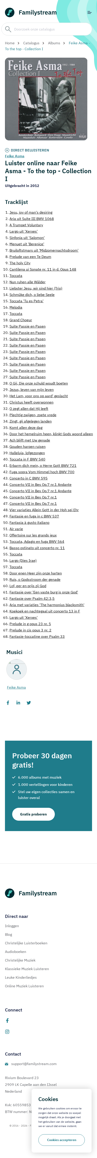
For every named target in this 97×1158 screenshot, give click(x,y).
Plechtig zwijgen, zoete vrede (29, 415)
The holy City (17, 263)
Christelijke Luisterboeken (26, 943)
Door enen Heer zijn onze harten (32, 573)
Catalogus (31, 43)
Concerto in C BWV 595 (25, 478)
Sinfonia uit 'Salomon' (25, 237)
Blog (8, 934)
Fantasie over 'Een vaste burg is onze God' (40, 592)
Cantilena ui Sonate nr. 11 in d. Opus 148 (39, 269)
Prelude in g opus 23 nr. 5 (27, 624)
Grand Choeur (17, 320)
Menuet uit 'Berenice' (24, 244)
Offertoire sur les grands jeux (30, 535)
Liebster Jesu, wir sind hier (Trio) (32, 288)
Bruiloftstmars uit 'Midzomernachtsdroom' (42, 250)
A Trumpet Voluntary (24, 225)
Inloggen (12, 926)
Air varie (13, 529)
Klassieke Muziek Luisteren (27, 969)
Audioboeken (15, 951)
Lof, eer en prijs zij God (24, 586)
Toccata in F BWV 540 (24, 459)
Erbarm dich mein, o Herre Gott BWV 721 (39, 465)
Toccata (12, 275)
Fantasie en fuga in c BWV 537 (31, 516)
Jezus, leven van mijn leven (28, 389)
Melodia (12, 307)
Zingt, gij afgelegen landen (27, 421)
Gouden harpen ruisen (24, 446)
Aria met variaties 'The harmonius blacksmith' (43, 605)
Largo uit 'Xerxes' (21, 231)
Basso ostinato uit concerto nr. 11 (34, 548)
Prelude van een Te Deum (28, 256)
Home (10, 43)
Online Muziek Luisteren (24, 986)
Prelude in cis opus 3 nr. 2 (27, 630)
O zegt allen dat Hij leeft (25, 408)
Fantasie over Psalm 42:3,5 (29, 598)
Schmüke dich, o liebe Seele (29, 294)
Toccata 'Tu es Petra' (23, 301)
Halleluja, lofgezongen (24, 453)
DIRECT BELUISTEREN (30, 150)
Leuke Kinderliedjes (21, 977)
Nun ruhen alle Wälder (24, 282)
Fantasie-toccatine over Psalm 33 (34, 636)
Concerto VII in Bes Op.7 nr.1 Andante (37, 484)
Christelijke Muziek (20, 960)
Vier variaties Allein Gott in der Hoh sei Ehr (41, 510)
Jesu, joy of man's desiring (28, 212)
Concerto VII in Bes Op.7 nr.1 (30, 497)
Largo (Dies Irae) (20, 560)
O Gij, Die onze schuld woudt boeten (35, 383)
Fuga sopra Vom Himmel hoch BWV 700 (38, 472)
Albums (54, 43)
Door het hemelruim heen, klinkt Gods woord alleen (48, 434)
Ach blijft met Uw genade (26, 440)
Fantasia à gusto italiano (26, 522)
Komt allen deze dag (22, 427)
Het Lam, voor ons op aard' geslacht (35, 396)
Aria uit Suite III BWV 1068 (29, 218)
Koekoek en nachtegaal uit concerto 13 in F (41, 611)
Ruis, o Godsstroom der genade (31, 579)
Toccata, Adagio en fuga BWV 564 (33, 541)
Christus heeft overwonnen (28, 402)
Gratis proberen (33, 814)
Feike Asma (14, 156)
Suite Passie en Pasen (24, 326)
